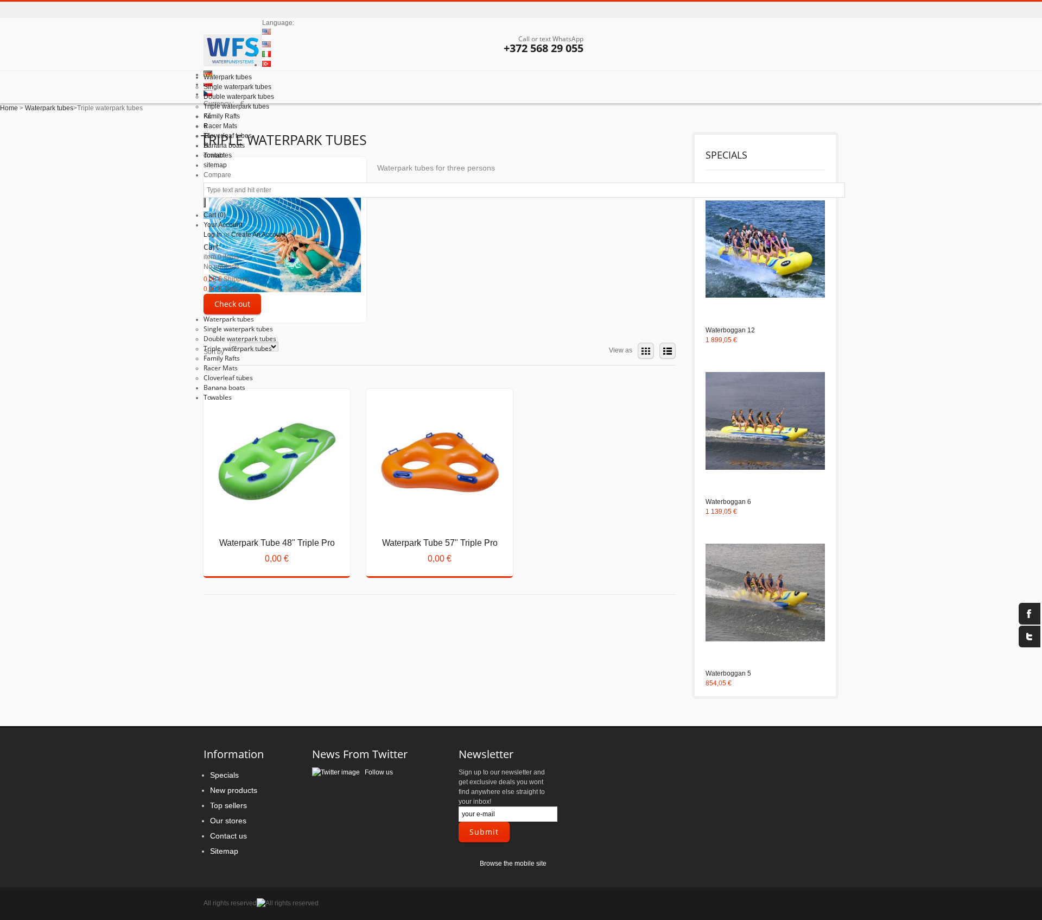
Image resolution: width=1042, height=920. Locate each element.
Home (9, 108)
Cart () (215, 215)
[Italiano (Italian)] (266, 55)
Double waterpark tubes (240, 338)
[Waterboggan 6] (765, 422)
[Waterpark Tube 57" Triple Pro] (431, 468)
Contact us (228, 835)
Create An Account (258, 234)
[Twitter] (1029, 636)
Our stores (228, 820)
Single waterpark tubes (238, 328)
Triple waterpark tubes (238, 348)
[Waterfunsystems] (233, 52)
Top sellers (228, 805)
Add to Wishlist (277, 552)
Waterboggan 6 (728, 502)
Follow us (376, 772)
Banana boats (224, 387)
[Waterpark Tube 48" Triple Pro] (268, 468)
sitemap (215, 165)
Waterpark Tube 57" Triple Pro (430, 524)
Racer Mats (221, 368)
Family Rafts (222, 358)
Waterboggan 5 (728, 673)
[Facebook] (1029, 614)
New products (233, 790)
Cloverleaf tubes (228, 377)
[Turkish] (266, 64)
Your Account (223, 225)
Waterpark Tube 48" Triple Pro (267, 524)
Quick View (268, 416)
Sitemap (224, 851)
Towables (218, 397)
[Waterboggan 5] (765, 594)
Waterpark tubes (229, 319)
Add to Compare (249, 552)
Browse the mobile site (513, 863)
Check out (232, 304)
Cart (211, 247)
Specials (224, 775)
